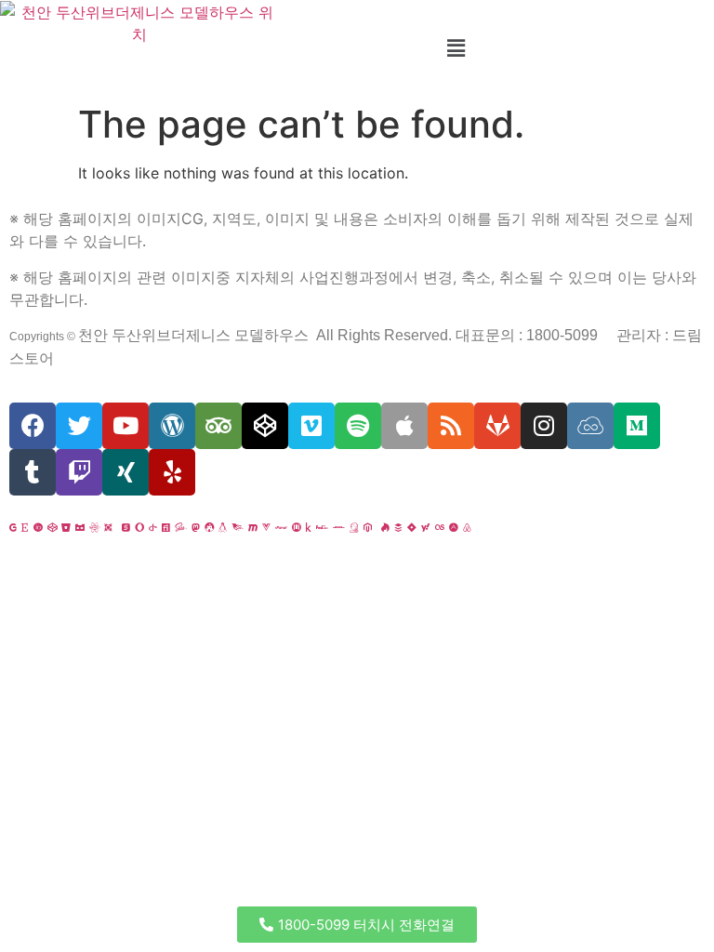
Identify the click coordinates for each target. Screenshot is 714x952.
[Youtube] (125, 426)
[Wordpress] (172, 426)
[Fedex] (322, 527)
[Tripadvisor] (218, 426)
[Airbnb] (467, 527)
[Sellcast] (126, 527)
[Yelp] (172, 472)
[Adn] (453, 527)
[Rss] (451, 426)
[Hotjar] (385, 527)
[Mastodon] (196, 527)
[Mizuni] (296, 527)
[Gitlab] (497, 426)
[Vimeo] (311, 426)
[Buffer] (398, 527)
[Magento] (368, 527)
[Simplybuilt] (80, 527)
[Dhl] (339, 527)
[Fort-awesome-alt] (209, 527)
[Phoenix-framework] (237, 527)
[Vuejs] (266, 527)
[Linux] (222, 527)
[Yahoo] (425, 527)
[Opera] (139, 527)
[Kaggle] (308, 527)
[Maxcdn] (253, 527)
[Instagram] (544, 426)
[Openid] (153, 527)
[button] (357, 924)
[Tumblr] (32, 472)
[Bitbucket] (66, 527)
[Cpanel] (281, 527)
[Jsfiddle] (590, 426)
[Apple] (404, 426)
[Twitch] (79, 472)
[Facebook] (32, 426)
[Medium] (637, 426)
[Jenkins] (354, 527)
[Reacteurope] (94, 527)
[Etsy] (25, 527)
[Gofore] (13, 527)
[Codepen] (265, 426)
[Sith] (108, 527)
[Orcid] (38, 527)
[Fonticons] (166, 527)
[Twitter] (79, 426)
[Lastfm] (439, 527)
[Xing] (125, 472)
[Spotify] (358, 426)
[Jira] (411, 527)
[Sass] (181, 527)
